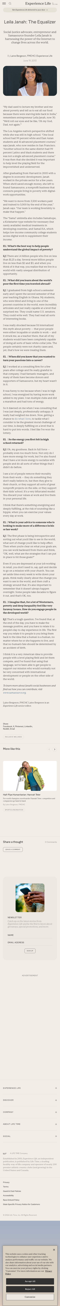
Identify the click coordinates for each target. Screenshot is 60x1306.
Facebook (7, 726)
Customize (30, 1297)
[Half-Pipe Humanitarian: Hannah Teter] (30, 783)
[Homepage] (41, 3)
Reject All (30, 1289)
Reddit (6, 729)
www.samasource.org (14, 692)
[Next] (54, 749)
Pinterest (19, 726)
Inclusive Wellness (13, 737)
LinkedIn (28, 726)
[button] (4, 3)
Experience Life (44, 55)
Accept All (30, 1281)
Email (12, 729)
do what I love (23, 418)
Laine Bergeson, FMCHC (22, 55)
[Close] (54, 1250)
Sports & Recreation (14, 810)
